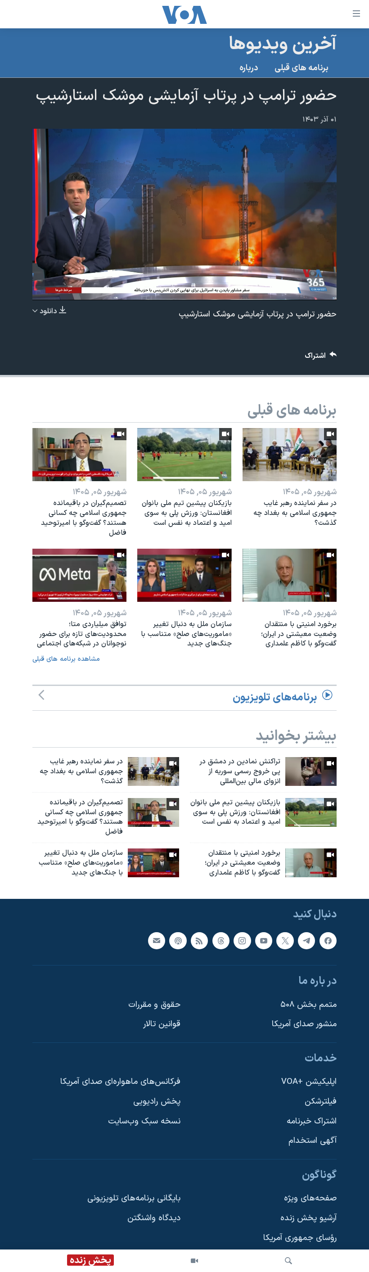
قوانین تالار (161, 1024)
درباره (248, 68)
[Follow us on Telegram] (306, 940)
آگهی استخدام (312, 1141)
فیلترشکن (321, 1102)
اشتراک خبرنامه (312, 1121)
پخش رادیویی (156, 1102)
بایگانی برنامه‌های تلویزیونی (133, 1198)
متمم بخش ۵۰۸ (308, 1004)
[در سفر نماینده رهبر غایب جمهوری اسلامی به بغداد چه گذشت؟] (290, 454)
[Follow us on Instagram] (242, 940)
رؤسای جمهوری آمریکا (300, 1237)
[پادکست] (177, 940)
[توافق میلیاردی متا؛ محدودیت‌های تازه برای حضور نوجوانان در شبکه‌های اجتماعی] (79, 575)
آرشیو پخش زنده (308, 1218)
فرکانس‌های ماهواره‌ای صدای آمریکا (120, 1082)
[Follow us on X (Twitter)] (284, 940)
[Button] (321, 358)
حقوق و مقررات (154, 1004)
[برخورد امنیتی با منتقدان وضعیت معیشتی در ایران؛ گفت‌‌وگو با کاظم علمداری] (290, 575)
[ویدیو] (194, 1260)
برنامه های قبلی (301, 68)
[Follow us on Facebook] (328, 940)
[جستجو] (288, 1260)
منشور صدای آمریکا (304, 1024)
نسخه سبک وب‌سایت (144, 1121)
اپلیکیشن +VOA (309, 1082)
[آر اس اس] (199, 940)
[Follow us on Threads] (221, 940)
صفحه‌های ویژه (310, 1198)
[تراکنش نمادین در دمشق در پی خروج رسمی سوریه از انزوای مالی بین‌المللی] (311, 771)
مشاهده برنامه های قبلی (66, 659)
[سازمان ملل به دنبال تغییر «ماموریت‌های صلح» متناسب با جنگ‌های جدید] (184, 575)
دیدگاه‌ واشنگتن (153, 1218)
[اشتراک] (156, 940)
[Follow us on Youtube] (263, 940)
